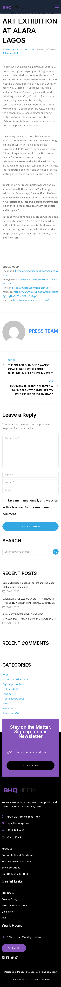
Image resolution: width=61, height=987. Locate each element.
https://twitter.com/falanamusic (31, 287)
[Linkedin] (3, 958)
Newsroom (28, 49)
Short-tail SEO (10, 713)
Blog (5, 674)
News (5, 703)
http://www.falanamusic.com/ (31, 300)
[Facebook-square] (7, 958)
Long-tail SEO (10, 693)
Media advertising (13, 698)
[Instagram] (16, 958)
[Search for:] (26, 551)
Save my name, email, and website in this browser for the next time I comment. (30, 507)
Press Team (12, 49)
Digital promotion (13, 684)
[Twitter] (12, 958)
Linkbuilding (10, 689)
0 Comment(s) (10, 53)
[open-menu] (57, 7)
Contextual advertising (15, 679)
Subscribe (30, 765)
